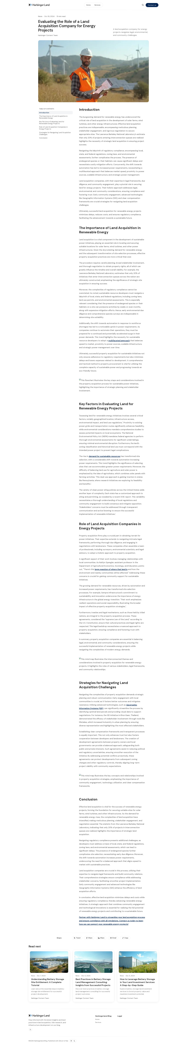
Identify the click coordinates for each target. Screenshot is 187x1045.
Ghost (61, 1041)
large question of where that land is (111, 569)
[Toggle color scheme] (72, 1040)
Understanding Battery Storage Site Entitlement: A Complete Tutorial (47, 982)
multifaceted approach (119, 340)
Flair (66, 1041)
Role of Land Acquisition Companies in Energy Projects (53, 128)
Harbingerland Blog (40, 1041)
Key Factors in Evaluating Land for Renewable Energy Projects (51, 123)
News (40, 16)
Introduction (44, 113)
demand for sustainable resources (104, 456)
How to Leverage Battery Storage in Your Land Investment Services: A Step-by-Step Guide (137, 982)
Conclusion (43, 138)
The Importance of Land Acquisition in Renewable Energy (53, 117)
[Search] (143, 5)
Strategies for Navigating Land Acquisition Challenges (55, 133)
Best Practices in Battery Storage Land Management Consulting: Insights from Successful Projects (93, 982)
